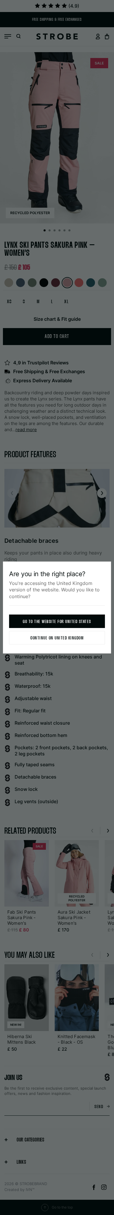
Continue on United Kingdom (57, 638)
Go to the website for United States (57, 622)
